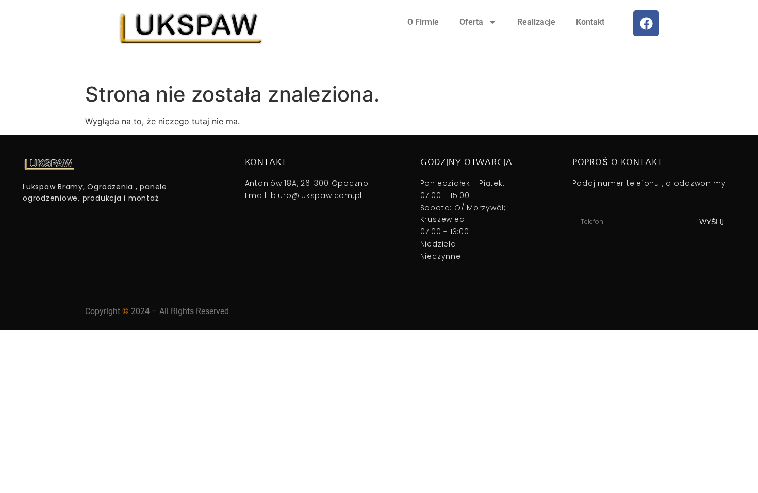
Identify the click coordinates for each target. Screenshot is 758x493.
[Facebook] (646, 23)
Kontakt (590, 22)
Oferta (471, 22)
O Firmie (423, 22)
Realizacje (536, 22)
